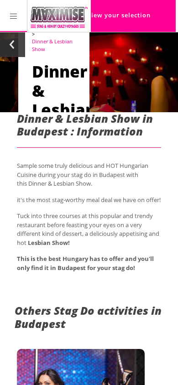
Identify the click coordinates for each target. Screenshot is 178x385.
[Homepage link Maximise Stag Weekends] (59, 16)
